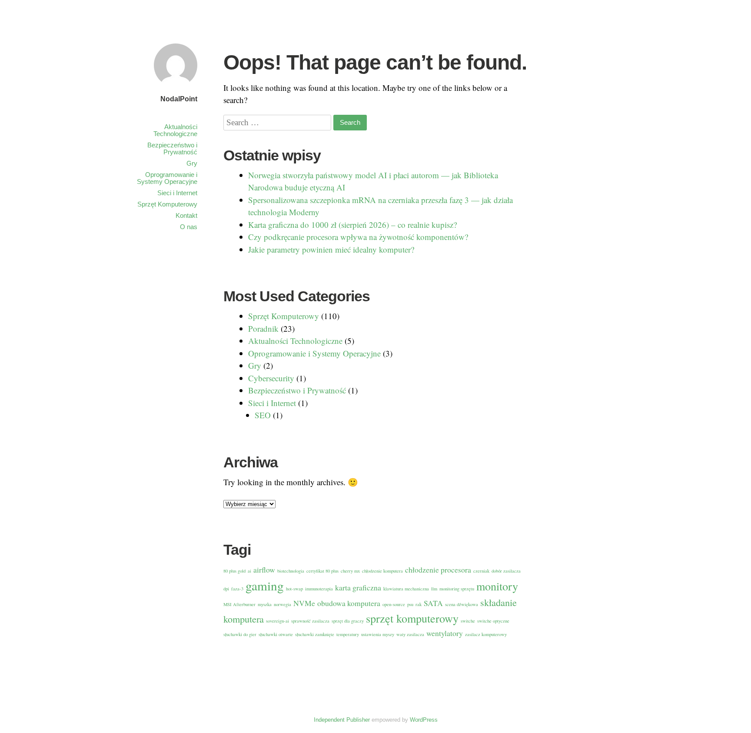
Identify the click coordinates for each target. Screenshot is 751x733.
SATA (433, 603)
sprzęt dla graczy (348, 621)
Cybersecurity (271, 378)
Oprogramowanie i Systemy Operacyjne (167, 178)
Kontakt (186, 215)
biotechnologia (290, 571)
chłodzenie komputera (382, 571)
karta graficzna (358, 587)
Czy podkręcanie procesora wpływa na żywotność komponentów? (358, 236)
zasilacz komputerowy (486, 634)
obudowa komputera (348, 603)
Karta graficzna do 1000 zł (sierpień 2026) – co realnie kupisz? (352, 224)
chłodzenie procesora (438, 569)
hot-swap (294, 589)
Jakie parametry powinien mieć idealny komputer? (331, 249)
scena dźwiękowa (461, 604)
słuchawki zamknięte (314, 634)
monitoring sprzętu (456, 589)
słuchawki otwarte (276, 634)
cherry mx (350, 571)
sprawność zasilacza (310, 621)
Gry (191, 163)
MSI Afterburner (239, 604)
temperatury (347, 634)
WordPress (424, 719)
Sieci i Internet (177, 193)
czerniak (481, 571)
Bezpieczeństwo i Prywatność (172, 148)
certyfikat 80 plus (322, 571)
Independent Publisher (342, 719)
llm (434, 589)
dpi (226, 589)
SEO (263, 415)
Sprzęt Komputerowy (167, 204)
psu (410, 604)
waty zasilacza (410, 634)
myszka (265, 604)
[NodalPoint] (175, 88)
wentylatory (444, 633)
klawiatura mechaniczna (406, 589)
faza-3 (237, 589)
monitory (497, 585)
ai (249, 571)
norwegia (282, 604)
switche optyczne (493, 621)
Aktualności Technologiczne (175, 130)
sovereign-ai (277, 621)
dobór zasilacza (506, 571)
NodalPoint (178, 99)
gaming (265, 585)
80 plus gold (234, 571)
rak (418, 604)
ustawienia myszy (377, 634)
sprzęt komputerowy (412, 618)
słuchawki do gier (239, 634)
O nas (188, 226)
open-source (393, 604)
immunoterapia (319, 589)
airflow (264, 569)
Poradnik (263, 328)
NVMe (304, 603)
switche (468, 621)
